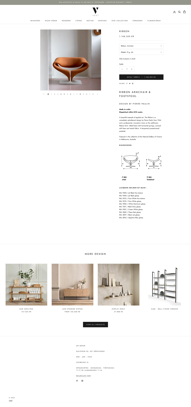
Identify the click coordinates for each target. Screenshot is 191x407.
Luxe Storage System (72, 309)
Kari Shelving (26, 309)
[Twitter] (129, 83)
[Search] (179, 12)
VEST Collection (120, 21)
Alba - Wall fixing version (164, 309)
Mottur (90, 21)
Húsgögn (66, 21)
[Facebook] (127, 83)
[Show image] (48, 94)
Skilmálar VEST (83, 376)
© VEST (12, 398)
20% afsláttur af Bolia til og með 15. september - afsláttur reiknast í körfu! (95, 2)
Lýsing (78, 21)
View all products (95, 325)
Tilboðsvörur (154, 21)
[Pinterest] (132, 83)
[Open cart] (184, 12)
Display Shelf (118, 309)
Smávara (102, 21)
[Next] (97, 94)
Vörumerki (138, 21)
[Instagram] (82, 380)
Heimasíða (35, 21)
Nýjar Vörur (51, 21)
